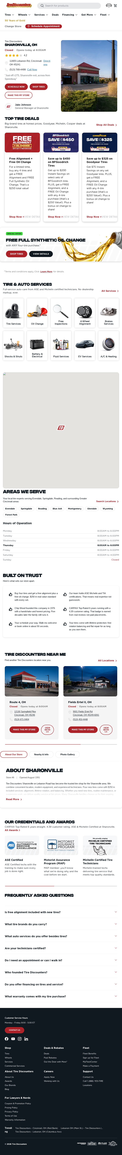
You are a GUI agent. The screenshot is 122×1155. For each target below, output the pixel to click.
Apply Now (49, 1077)
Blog (7, 1089)
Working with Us (51, 1081)
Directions (46, 63)
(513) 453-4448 (80, 719)
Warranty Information (15, 1120)
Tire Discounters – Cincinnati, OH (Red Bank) (36, 1128)
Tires (7, 1053)
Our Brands (10, 1085)
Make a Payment (91, 1066)
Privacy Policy (11, 1112)
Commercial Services (15, 1066)
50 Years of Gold (15, 20)
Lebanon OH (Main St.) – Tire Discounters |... (82, 1128)
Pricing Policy (11, 1108)
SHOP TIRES (39, 87)
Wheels (8, 1058)
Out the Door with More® (55, 1062)
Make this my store (24, 729)
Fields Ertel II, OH (80, 702)
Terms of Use (11, 1116)
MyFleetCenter (90, 1062)
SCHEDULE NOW (16, 87)
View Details (33, 216)
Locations (87, 1085)
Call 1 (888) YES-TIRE (93, 1081)
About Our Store (13, 754)
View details (47, 730)
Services (9, 1062)
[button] (109, 5)
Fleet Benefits (89, 1053)
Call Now (32, 69)
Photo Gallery (67, 754)
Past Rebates (50, 1058)
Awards (8, 1081)
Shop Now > (16, 216)
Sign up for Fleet (91, 1058)
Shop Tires (16, 254)
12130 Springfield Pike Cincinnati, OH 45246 (25, 713)
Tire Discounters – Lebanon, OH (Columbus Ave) (38, 1132)
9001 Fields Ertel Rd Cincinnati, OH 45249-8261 (86, 713)
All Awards (11, 830)
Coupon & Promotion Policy (18, 1103)
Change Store (13, 26)
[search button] (40, 5)
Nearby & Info (41, 754)
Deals (55, 14)
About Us (9, 1077)
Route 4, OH (18, 702)
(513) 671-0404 (21, 719)
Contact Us (14, 1030)
